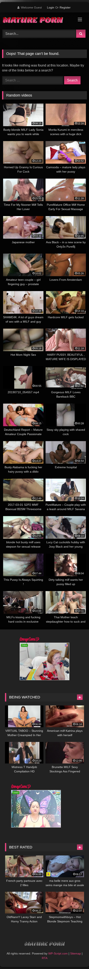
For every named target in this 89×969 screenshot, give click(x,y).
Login (50, 7)
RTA (44, 958)
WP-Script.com (58, 953)
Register (65, 7)
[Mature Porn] (36, 20)
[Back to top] (76, 957)
